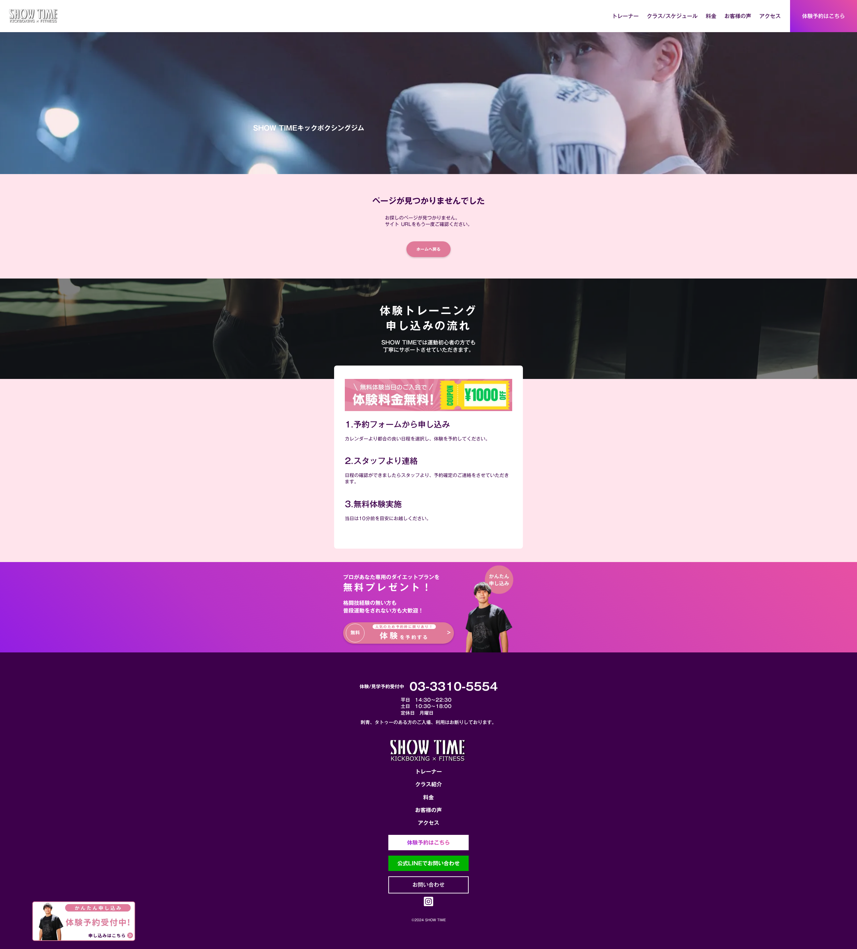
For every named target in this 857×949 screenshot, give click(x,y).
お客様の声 (428, 810)
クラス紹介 (428, 784)
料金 (428, 797)
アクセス (428, 822)
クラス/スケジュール (672, 16)
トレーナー (428, 771)
